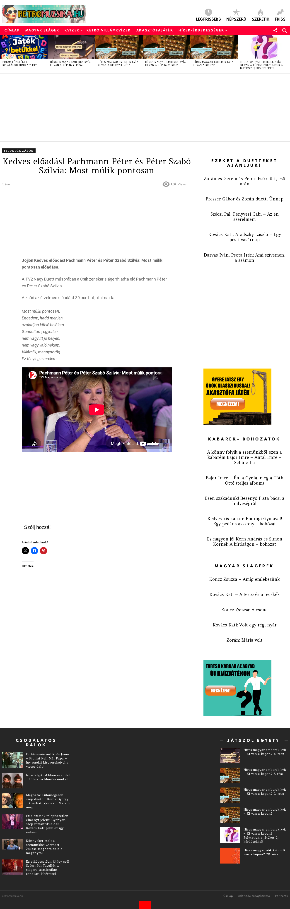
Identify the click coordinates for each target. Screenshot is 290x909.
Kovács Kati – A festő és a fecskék (244, 594)
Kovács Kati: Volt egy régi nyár (245, 625)
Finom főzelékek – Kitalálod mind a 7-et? (19, 63)
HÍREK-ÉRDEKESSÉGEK (201, 30)
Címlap (12, 30)
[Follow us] (275, 30)
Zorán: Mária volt (245, 640)
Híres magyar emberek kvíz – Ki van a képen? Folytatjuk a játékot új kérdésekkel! (261, 65)
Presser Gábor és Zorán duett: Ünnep (244, 199)
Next (287, 54)
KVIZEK (72, 30)
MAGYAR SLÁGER (42, 30)
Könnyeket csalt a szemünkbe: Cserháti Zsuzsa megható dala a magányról (44, 847)
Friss (280, 18)
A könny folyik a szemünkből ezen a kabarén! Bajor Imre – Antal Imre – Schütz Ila (244, 457)
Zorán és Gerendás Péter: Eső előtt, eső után (244, 181)
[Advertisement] (138, 107)
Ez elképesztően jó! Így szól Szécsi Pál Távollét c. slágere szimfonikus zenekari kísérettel (47, 867)
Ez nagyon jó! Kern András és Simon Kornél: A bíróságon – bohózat (244, 541)
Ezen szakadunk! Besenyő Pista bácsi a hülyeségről (244, 500)
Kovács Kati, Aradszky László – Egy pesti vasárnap (244, 237)
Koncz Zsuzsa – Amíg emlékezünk (244, 579)
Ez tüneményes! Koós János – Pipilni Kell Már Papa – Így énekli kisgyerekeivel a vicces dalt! (48, 760)
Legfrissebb (208, 18)
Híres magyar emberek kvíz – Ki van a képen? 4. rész (71, 63)
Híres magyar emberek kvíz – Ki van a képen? (214, 63)
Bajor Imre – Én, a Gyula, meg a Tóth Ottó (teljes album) (244, 480)
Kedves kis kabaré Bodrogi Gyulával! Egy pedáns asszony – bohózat (244, 521)
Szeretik (260, 18)
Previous (2, 54)
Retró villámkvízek (109, 30)
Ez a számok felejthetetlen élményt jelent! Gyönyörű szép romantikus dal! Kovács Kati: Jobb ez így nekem (47, 824)
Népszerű (236, 18)
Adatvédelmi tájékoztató (254, 895)
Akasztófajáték (154, 30)
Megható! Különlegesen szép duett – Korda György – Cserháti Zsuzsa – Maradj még (48, 801)
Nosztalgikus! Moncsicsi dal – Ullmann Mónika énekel (48, 777)
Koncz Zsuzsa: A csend (244, 609)
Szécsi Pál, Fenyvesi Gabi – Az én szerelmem (244, 216)
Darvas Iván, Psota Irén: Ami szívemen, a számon (244, 257)
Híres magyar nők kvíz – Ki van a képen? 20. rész (265, 852)
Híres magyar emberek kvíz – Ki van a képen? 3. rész (118, 63)
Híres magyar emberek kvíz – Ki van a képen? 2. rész (166, 63)
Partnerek (281, 895)
